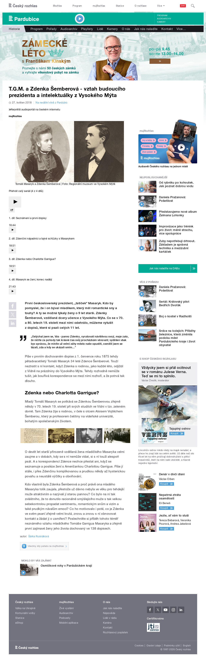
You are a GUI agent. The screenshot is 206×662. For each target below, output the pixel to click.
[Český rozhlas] (23, 6)
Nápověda (109, 613)
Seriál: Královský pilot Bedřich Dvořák (174, 303)
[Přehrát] (15, 202)
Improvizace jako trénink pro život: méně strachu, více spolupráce (176, 230)
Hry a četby (147, 140)
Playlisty (87, 29)
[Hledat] (192, 6)
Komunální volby (25, 613)
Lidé (100, 29)
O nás (126, 29)
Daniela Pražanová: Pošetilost (172, 198)
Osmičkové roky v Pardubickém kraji (66, 565)
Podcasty (64, 617)
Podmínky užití (172, 645)
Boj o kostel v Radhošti (175, 316)
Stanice (120, 6)
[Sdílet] (12, 210)
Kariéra (107, 622)
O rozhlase (140, 6)
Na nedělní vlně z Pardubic (51, 102)
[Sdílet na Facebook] (12, 306)
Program (77, 6)
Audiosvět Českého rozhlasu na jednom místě (163, 166)
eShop (19, 622)
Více (181, 29)
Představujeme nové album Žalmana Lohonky (178, 213)
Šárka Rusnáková (38, 536)
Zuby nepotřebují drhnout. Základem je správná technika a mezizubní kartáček (177, 246)
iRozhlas (57, 6)
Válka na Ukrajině (25, 608)
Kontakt (167, 29)
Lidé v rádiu (110, 617)
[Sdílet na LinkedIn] (12, 323)
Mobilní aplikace (68, 622)
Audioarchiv (164, 19)
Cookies (139, 645)
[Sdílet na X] (12, 314)
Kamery (161, 22)
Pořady (52, 29)
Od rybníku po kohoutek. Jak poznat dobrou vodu (176, 184)
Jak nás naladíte (146, 29)
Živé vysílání (147, 152)
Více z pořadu (149, 282)
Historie (14, 29)
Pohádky (146, 146)
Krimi (161, 140)
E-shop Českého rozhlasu (158, 358)
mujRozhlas (99, 6)
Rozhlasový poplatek (115, 632)
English (187, 645)
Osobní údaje (154, 645)
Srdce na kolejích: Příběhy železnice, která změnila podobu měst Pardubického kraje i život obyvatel (177, 338)
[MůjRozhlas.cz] (15, 116)
